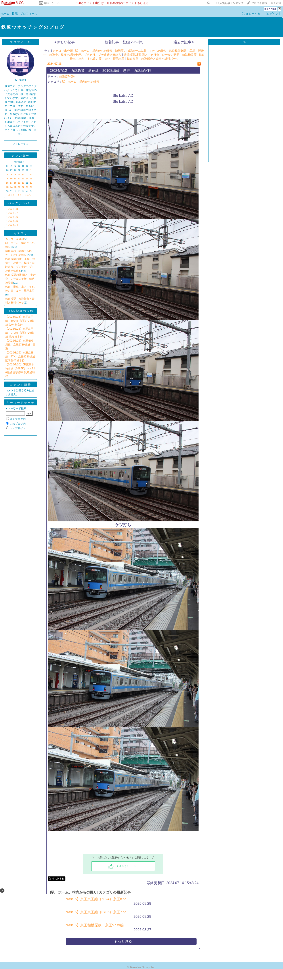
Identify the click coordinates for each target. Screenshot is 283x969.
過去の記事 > (184, 42)
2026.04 (13, 224)
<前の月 (11, 195)
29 (31, 187)
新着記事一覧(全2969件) (124, 42)
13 (23, 178)
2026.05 (13, 220)
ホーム (5, 13)
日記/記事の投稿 (20, 311)
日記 (15, 13)
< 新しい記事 (64, 42)
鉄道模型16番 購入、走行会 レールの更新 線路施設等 (20, 278)
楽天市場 (276, 3)
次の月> (28, 195)
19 (19, 183)
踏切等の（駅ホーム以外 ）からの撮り (141, 50)
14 (27, 178)
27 (23, 187)
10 (11, 178)
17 (11, 183)
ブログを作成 (259, 3)
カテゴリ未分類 (14, 239)
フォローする (21, 143)
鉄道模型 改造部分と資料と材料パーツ (153, 58)
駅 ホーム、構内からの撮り (94, 50)
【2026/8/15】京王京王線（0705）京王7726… (91, 914)
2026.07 (13, 213)
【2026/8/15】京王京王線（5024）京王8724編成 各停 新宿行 (19, 320)
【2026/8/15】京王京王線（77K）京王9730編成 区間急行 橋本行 (20, 356)
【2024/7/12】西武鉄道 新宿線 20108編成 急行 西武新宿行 (99, 70)
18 (15, 183)
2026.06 (13, 216)
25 (15, 187)
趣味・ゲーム (52, 3)
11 (15, 178)
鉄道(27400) (67, 76)
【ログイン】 (272, 13)
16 (7, 183)
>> (229, 3)
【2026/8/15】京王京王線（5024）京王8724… (91, 901)
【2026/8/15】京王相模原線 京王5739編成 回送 (20, 344)
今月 (19, 195)
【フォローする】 (251, 13)
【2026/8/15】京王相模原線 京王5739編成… (90, 927)
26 (19, 187)
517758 (270, 9)
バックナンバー (20, 203)
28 (27, 187)
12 (19, 178)
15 (31, 178)
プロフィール (28, 13)
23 (7, 187)
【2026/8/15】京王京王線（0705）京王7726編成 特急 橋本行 (19, 332)
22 (31, 183)
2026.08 (13, 209)
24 (11, 187)
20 (23, 183)
